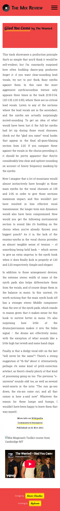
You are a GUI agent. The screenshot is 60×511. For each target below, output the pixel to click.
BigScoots (34, 503)
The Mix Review (27, 7)
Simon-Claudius (34, 496)
